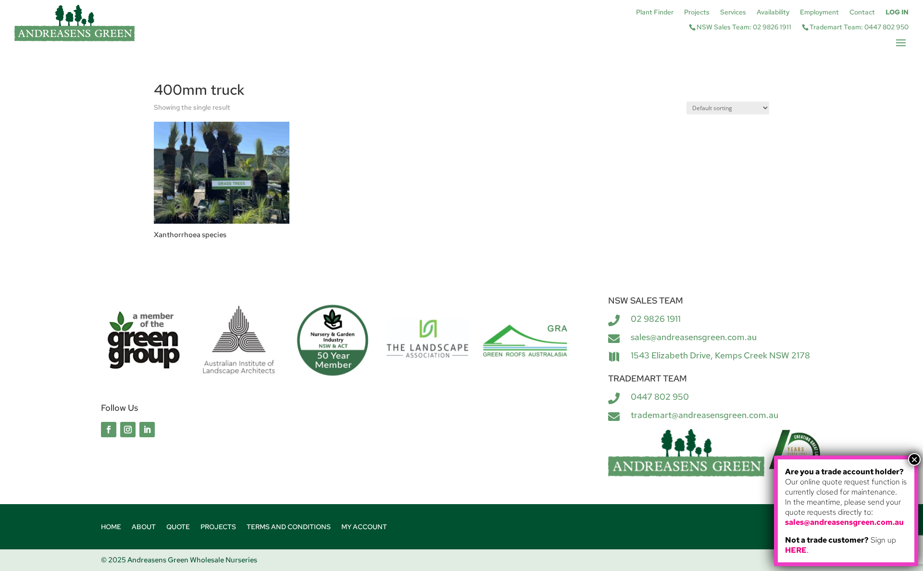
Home (111, 527)
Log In (897, 12)
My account (364, 527)
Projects (697, 12)
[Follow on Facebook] (108, 429)
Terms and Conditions (289, 527)
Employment (819, 12)
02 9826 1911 (656, 318)
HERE (796, 550)
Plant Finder (655, 12)
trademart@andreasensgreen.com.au (704, 414)
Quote (178, 527)
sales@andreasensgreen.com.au (694, 337)
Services (733, 12)
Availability (773, 12)
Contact (862, 12)
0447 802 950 (660, 396)
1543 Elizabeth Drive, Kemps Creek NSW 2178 (720, 355)
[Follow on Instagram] (128, 429)
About (144, 527)
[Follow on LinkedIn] (147, 429)
